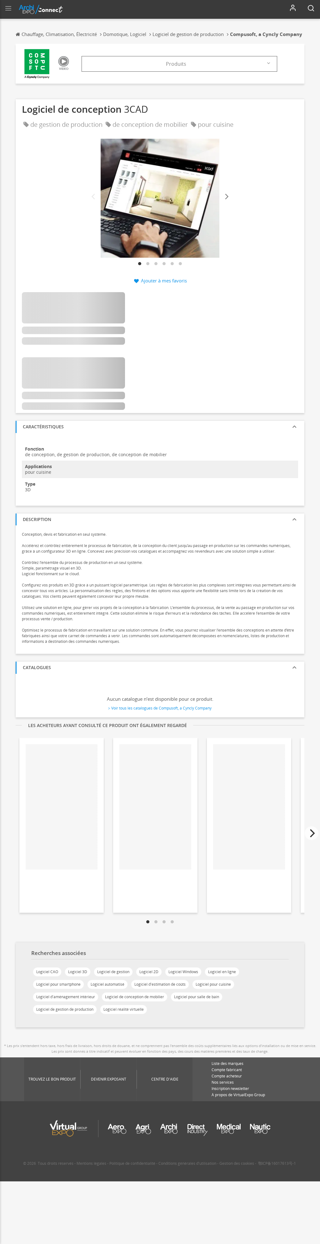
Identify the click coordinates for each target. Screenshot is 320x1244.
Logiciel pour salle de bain (196, 996)
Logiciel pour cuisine (213, 984)
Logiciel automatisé (107, 984)
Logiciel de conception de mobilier (134, 996)
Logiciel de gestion (113, 971)
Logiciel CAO (47, 971)
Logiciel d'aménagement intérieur (65, 996)
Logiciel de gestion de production (64, 1009)
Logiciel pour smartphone (58, 984)
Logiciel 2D (148, 971)
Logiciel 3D (77, 971)
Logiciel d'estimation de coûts (160, 984)
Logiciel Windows (183, 971)
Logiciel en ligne (222, 971)
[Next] (226, 197)
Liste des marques (227, 1063)
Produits (176, 63)
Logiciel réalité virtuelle (123, 1009)
